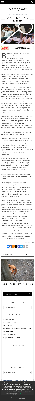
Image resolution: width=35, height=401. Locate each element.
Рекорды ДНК (7, 325)
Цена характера (8, 319)
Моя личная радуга (9, 335)
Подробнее (22, 398)
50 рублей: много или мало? (12, 338)
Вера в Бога (11, 14)
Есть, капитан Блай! (9, 322)
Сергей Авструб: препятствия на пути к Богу (17, 328)
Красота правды (8, 331)
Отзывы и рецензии (21, 14)
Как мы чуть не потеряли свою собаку (17, 284)
